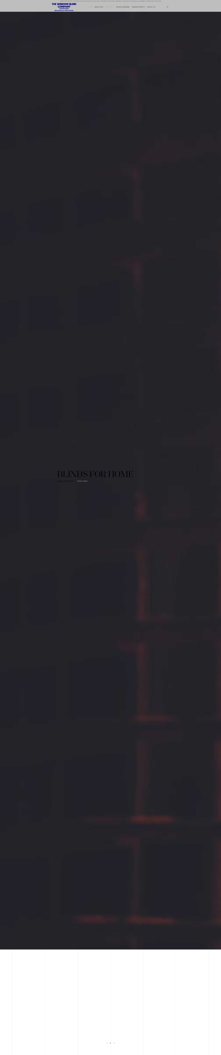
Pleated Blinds (104, 1)
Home (91, 7)
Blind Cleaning (158, 1)
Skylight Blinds (118, 1)
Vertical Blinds (69, 1)
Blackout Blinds (111, 1)
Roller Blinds (83, 1)
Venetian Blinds (76, 1)
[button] (110, 1043)
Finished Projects (138, 7)
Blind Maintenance (134, 1)
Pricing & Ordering (123, 7)
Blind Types (99, 7)
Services (110, 7)
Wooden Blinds (89, 1)
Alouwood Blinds (125, 1)
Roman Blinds (97, 1)
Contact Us (151, 7)
